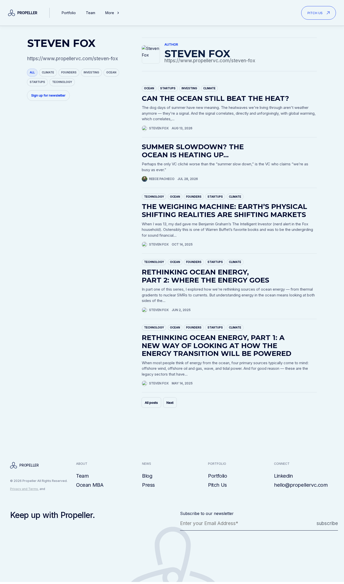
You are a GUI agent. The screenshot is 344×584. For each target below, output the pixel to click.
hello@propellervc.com (301, 485)
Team (90, 13)
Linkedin (283, 476)
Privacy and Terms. (24, 489)
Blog (147, 476)
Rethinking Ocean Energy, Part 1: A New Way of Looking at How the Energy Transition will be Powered (216, 345)
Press (148, 485)
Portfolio (69, 13)
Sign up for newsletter (48, 95)
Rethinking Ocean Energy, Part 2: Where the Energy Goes (205, 276)
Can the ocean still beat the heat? (215, 98)
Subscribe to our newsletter (207, 513)
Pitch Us (217, 485)
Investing (91, 72)
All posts (151, 403)
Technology (62, 82)
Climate (48, 72)
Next (170, 403)
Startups (37, 82)
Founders (69, 72)
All (32, 72)
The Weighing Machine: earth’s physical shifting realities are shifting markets (224, 210)
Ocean (111, 72)
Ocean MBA (89, 485)
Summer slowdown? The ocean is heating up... (193, 151)
